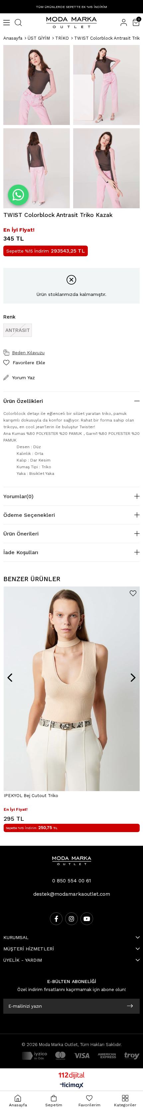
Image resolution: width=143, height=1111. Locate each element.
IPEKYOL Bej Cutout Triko (31, 795)
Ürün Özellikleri (23, 401)
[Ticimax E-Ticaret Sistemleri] (71, 1085)
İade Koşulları (20, 552)
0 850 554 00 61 (71, 881)
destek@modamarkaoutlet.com (71, 894)
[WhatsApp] (18, 195)
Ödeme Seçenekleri (29, 515)
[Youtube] (86, 918)
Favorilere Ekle (133, 593)
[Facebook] (56, 918)
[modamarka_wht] (71, 861)
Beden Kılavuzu (28, 352)
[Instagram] (71, 918)
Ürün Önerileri (21, 534)
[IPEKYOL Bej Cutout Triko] (72, 688)
